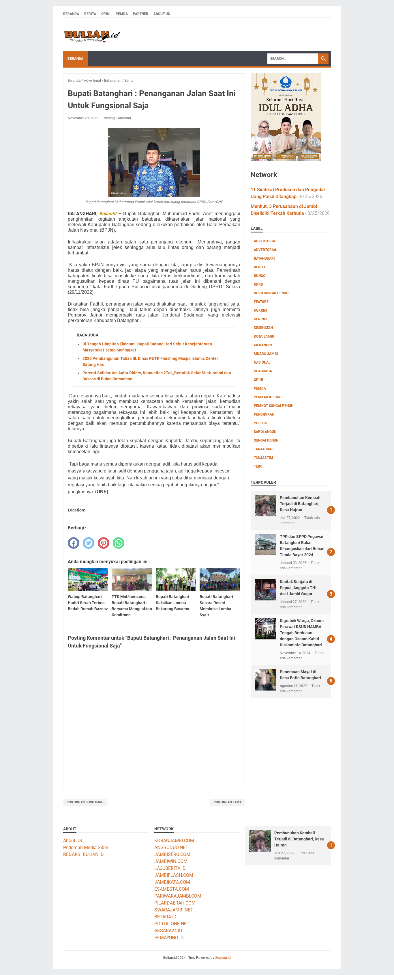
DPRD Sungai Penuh (271, 293)
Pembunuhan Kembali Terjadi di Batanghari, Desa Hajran (300, 503)
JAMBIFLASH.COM (173, 875)
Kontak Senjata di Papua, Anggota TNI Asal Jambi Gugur (298, 587)
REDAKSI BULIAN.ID (83, 854)
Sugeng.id (223, 958)
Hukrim (260, 310)
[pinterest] (103, 543)
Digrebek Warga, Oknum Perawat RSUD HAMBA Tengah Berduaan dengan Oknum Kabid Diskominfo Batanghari (302, 632)
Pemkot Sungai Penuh (273, 406)
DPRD (258, 284)
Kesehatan (263, 328)
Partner (140, 14)
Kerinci (260, 319)
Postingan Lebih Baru (85, 802)
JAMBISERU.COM (172, 854)
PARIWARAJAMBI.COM (177, 896)
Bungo (259, 276)
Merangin (263, 345)
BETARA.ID (165, 917)
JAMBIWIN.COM (170, 861)
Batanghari (264, 258)
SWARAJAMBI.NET (173, 910)
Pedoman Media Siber (85, 847)
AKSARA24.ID (168, 930)
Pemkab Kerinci (268, 397)
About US (72, 840)
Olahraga (263, 371)
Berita (90, 14)
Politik (260, 423)
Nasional (262, 362)
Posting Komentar (117, 118)
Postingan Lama (227, 802)
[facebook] (73, 543)
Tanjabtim (263, 458)
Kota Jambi (264, 336)
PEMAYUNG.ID (169, 937)
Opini (105, 14)
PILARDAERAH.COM (175, 903)
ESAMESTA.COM (171, 889)
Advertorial (265, 250)
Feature (261, 302)
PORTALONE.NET (172, 923)
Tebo (258, 466)
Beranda (71, 14)
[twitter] (88, 543)
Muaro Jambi (266, 354)
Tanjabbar (264, 449)
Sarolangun (265, 432)
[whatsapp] (118, 543)
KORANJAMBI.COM (174, 840)
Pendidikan (264, 414)
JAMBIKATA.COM (172, 882)
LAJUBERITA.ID (170, 868)
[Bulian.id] (92, 34)
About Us (161, 14)
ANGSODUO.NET (171, 847)
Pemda (122, 14)
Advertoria (264, 241)
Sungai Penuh (266, 440)
